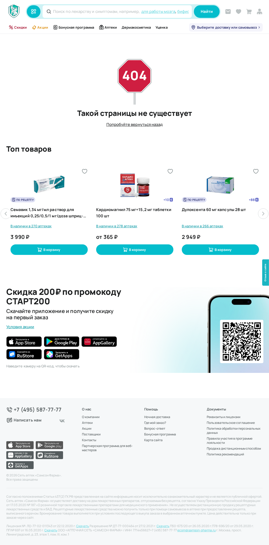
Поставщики (91, 434)
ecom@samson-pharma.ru (196, 530)
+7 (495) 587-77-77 (38, 410)
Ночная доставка (157, 417)
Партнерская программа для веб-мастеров (107, 448)
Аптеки (111, 27)
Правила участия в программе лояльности (229, 440)
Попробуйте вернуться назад (134, 124)
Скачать (82, 526)
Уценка (161, 27)
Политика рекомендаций (225, 454)
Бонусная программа (76, 27)
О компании (91, 417)
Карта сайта (153, 440)
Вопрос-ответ (154, 428)
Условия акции (20, 327)
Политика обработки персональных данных (233, 430)
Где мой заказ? (155, 423)
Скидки (20, 27)
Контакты (89, 440)
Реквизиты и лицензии (223, 417)
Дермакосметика (136, 27)
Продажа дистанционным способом (234, 448)
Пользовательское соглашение (231, 423)
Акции (42, 27)
